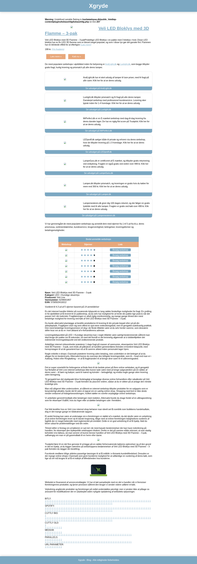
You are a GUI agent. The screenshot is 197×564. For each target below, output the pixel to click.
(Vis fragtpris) (58, 49)
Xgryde (98, 6)
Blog (89, 560)
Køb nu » (76, 56)
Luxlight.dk (125, 64)
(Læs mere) (85, 45)
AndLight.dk (110, 64)
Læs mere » (56, 56)
